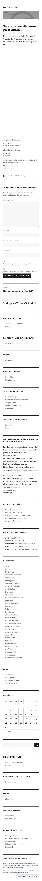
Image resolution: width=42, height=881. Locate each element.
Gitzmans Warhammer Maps (17, 400)
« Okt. (10, 732)
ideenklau (9, 595)
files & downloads (12, 586)
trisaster (8, 327)
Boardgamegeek (11, 397)
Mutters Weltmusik (13, 623)
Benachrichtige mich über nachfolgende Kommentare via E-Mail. (17, 265)
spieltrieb (9, 641)
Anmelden (9, 675)
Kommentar (9, 200)
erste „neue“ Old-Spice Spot (18, 36)
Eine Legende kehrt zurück (16, 518)
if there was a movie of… (15, 598)
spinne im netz (11, 643)
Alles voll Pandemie (13, 521)
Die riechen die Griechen (11, 150)
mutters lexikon (11, 621)
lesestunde (9, 612)
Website (6, 251)
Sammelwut (10, 638)
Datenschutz (10, 343)
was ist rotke (10, 655)
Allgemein (9, 569)
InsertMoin (9, 377)
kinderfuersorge (11, 603)
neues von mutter (12, 626)
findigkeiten (25, 176)
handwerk (9, 592)
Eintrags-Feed (11, 677)
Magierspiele (10, 403)
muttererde (10, 7)
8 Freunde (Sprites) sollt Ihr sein (18, 515)
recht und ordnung (13, 632)
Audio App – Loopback (14, 324)
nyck (7, 176)
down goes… (10, 581)
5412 (7, 566)
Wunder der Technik (13, 658)
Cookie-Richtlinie (23, 872)
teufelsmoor (10, 649)
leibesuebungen (11, 609)
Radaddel (9, 408)
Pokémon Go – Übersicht (15, 405)
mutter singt (10, 618)
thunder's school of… (13, 652)
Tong (7, 428)
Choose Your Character (14, 512)
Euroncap (9, 425)
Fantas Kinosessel (12, 583)
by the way (9, 572)
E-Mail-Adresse (10, 241)
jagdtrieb (9, 601)
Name (6, 231)
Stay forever (10, 380)
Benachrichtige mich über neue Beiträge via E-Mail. (20, 271)
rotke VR (8, 635)
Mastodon (9, 360)
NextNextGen (11, 629)
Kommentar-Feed (12, 680)
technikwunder (11, 646)
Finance (8, 541)
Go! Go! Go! (10, 510)
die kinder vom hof (13, 575)
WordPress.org (11, 683)
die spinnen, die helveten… (12, 140)
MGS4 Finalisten (12, 615)
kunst (7, 606)
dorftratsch (9, 578)
